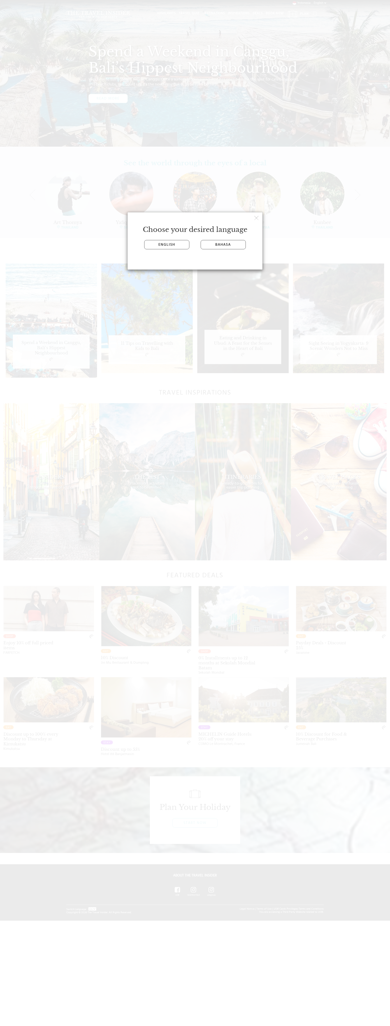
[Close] (257, 218)
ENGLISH (166, 244)
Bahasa (223, 244)
